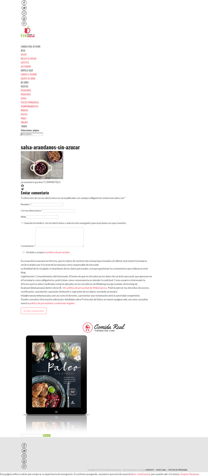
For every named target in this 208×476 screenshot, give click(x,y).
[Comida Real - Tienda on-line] (104, 327)
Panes (23, 118)
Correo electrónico (31, 210)
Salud (23, 54)
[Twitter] (87, 189)
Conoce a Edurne (29, 74)
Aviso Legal (161, 469)
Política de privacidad (177, 469)
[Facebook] (87, 185)
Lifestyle (25, 62)
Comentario (28, 245)
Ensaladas (26, 94)
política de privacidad (40, 303)
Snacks (24, 122)
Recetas (24, 86)
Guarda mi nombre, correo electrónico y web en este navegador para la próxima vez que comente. (75, 223)
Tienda (24, 126)
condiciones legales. (64, 303)
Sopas (23, 98)
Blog (23, 50)
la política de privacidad (57, 252)
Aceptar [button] (184, 474)
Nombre (26, 204)
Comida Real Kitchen (30, 46)
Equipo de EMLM (28, 78)
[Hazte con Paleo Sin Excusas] (56, 431)
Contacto (150, 469)
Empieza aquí (27, 70)
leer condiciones (140, 474)
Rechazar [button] (194, 474)
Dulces (24, 114)
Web (23, 216)
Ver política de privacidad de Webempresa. (85, 287)
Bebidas (24, 110)
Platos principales (30, 102)
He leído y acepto (47, 252)
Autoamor (26, 66)
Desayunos (26, 90)
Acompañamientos (29, 106)
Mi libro (25, 82)
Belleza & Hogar (28, 58)
